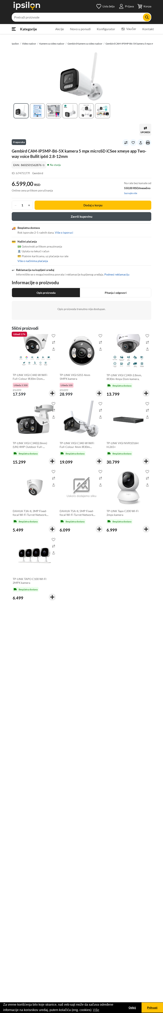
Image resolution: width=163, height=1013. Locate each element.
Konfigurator (106, 29)
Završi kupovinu (81, 216)
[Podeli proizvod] (140, 142)
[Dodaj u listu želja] (133, 142)
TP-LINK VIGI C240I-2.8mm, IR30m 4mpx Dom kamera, (124, 377)
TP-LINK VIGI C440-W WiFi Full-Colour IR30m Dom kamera (30, 378)
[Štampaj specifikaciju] (148, 142)
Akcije (59, 29)
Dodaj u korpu (93, 205)
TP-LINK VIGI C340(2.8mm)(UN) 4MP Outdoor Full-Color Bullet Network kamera (30, 448)
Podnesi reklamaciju (116, 274)
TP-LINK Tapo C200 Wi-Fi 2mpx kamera (123, 512)
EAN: (29, 165)
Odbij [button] (132, 1007)
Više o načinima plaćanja (32, 261)
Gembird (37, 173)
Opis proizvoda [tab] (46, 292)
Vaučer (131, 29)
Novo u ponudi (80, 29)
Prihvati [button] (152, 1007)
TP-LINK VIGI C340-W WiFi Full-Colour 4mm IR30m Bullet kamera (77, 446)
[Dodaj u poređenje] (125, 142)
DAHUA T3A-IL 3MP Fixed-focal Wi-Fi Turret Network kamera (30, 514)
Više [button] (96, 1010)
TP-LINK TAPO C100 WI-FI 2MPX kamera (29, 580)
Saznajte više (130, 193)
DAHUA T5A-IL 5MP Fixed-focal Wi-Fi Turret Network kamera (77, 514)
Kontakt (148, 29)
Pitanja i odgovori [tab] (116, 292)
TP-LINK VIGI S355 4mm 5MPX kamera (75, 376)
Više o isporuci (64, 232)
